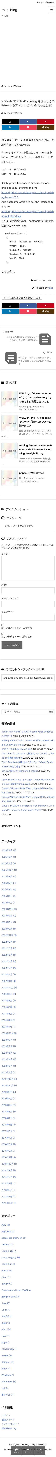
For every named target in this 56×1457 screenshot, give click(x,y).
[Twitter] (10, 121)
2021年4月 (9, 1020)
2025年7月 (9, 883)
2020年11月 (9, 1033)
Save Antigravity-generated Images (20, 770)
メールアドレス (9, 598)
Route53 (8, 1362)
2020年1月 (9, 1072)
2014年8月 (9, 1177)
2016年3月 (9, 1144)
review (7, 1355)
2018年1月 (9, 1124)
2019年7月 (9, 1098)
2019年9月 (9, 1092)
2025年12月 (9, 870)
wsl (49, 280)
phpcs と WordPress (31, 472)
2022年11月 (9, 935)
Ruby (6, 1368)
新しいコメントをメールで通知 (16, 627)
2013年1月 (8, 1196)
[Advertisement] (28, 51)
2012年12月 (9, 1203)
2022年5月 (9, 954)
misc (6, 1329)
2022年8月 (9, 941)
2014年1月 (8, 1183)
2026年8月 (9, 850)
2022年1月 (9, 981)
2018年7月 (9, 1118)
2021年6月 (9, 1013)
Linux (6, 1309)
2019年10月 (9, 1085)
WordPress (9, 1381)
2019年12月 (9, 1079)
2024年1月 (9, 902)
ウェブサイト (7, 611)
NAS (5, 1335)
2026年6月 (9, 856)
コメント (5, 553)
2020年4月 (9, 1059)
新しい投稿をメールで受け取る (16, 636)
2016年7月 (9, 1137)
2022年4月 (9, 961)
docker (19, 86)
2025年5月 (9, 896)
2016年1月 (9, 1157)
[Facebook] (28, 121)
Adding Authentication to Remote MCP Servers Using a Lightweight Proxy (35, 449)
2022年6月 (9, 948)
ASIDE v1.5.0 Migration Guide (16, 749)
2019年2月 (9, 1105)
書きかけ (8, 1394)
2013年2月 (9, 1190)
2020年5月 (9, 1052)
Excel (6, 1277)
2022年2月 (9, 974)
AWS (6, 1224)
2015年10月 (9, 1163)
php (44, 280)
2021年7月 (9, 1007)
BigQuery (8, 1231)
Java (6, 1303)
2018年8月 (9, 1111)
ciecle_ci (7, 1244)
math (6, 1322)
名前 (4, 585)
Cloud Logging (11, 1257)
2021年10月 (9, 987)
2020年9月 (9, 1039)
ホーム (7, 86)
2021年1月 (8, 1026)
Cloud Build (9, 1251)
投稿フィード (8, 1419)
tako (50, 287)
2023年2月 (9, 928)
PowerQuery (9, 1349)
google (7, 1283)
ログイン (6, 1415)
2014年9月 (9, 1170)
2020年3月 (9, 1065)
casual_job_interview (14, 1237)
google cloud (11, 1296)
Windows (8, 1375)
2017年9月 (9, 1131)
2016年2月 (9, 1150)
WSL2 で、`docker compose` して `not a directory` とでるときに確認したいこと (35, 397)
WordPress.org (9, 1428)
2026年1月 (9, 863)
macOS (7, 1316)
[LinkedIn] (10, 127)
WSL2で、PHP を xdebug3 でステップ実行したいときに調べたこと (35, 421)
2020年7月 (9, 1046)
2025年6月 (9, 889)
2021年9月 (9, 994)
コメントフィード (10, 1424)
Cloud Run (9, 1264)
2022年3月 (9, 968)
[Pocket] (28, 127)
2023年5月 (9, 922)
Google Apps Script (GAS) (16, 1290)
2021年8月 (9, 1000)
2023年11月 (9, 909)
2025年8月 (9, 876)
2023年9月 (9, 915)
